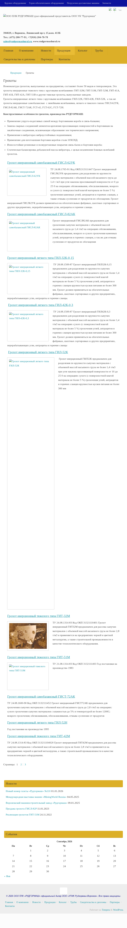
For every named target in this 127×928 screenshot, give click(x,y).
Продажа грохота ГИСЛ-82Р (21, 808)
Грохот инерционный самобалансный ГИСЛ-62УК (41, 162)
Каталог (63, 902)
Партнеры (115, 902)
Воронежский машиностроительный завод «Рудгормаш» (36, 803)
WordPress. (118, 910)
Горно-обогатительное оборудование (46, 3)
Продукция (15, 73)
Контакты (10, 906)
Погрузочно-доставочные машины (83, 3)
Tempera (106, 910)
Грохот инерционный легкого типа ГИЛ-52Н (37, 722)
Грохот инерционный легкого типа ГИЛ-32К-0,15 (40, 258)
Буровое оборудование (15, 3)
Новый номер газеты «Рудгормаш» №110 (28, 791)
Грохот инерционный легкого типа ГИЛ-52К (38, 352)
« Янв (7, 876)
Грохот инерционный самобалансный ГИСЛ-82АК (41, 214)
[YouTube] (110, 9)
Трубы (73, 902)
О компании (22, 902)
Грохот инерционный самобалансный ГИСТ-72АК (41, 696)
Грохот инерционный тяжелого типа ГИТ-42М (38, 736)
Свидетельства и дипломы (93, 902)
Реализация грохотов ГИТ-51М (22, 814)
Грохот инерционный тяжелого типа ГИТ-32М (38, 616)
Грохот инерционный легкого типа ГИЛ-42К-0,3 (40, 305)
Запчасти (106, 3)
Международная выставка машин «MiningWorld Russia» (36, 797)
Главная (9, 902)
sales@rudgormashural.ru (17, 41)
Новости (36, 902)
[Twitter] (115, 9)
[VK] (120, 9)
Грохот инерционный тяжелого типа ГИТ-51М (38, 657)
